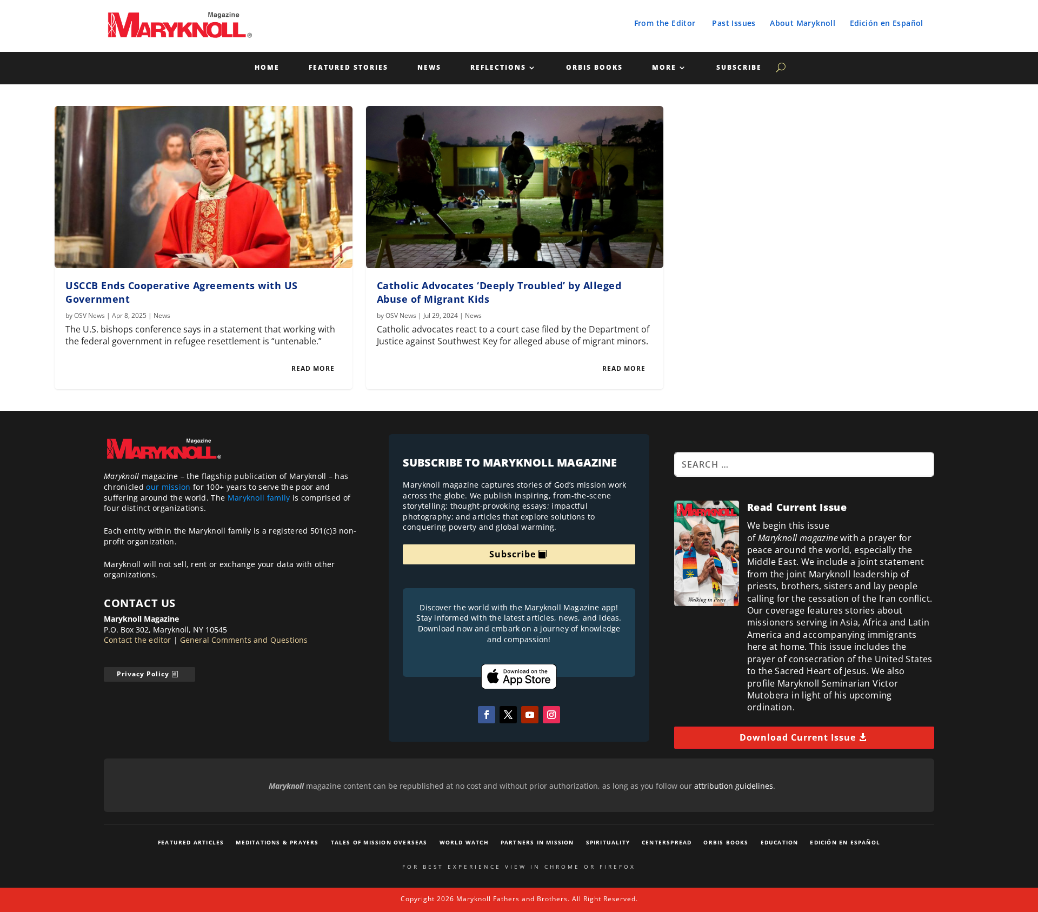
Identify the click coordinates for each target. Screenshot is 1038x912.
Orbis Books (594, 68)
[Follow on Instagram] (551, 714)
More (664, 68)
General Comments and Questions (244, 640)
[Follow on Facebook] (486, 714)
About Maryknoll (802, 23)
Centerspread (666, 842)
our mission (168, 487)
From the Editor (665, 23)
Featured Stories (348, 68)
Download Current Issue (798, 737)
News (429, 68)
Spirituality (608, 842)
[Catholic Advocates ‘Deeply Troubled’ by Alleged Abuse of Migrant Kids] (515, 187)
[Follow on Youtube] (529, 714)
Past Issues (733, 23)
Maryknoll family (259, 497)
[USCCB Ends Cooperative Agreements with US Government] (203, 187)
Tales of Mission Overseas (379, 842)
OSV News (89, 315)
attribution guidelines (733, 786)
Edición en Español (886, 23)
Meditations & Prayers (277, 842)
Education (780, 842)
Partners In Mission (537, 842)
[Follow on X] (508, 714)
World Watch (464, 842)
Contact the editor (137, 640)
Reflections (498, 68)
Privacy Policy (143, 673)
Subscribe (739, 68)
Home (267, 68)
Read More (313, 368)
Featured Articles (191, 842)
